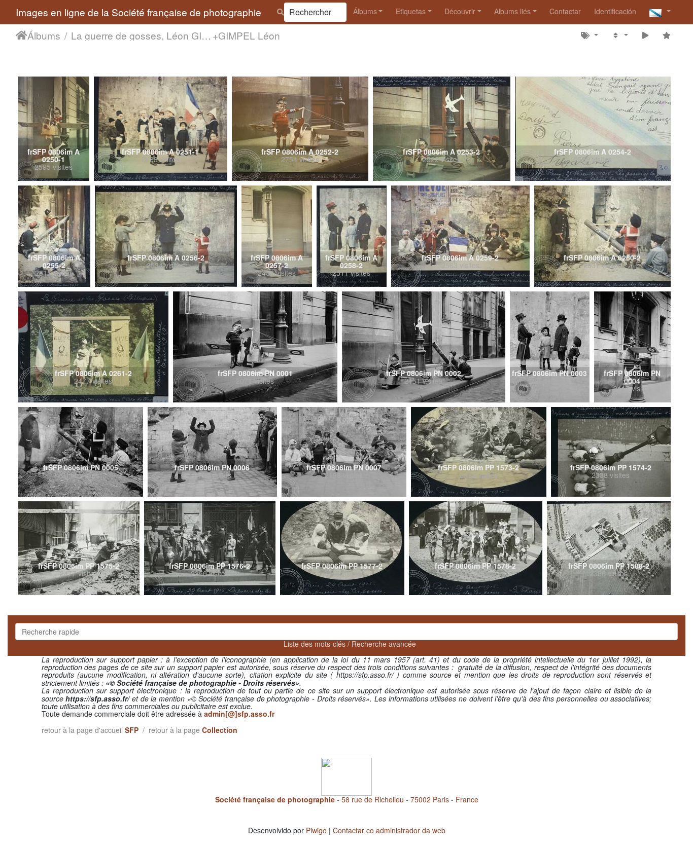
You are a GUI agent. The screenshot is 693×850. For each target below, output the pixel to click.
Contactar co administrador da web (389, 830)
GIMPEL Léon (249, 35)
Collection (219, 730)
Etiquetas (411, 11)
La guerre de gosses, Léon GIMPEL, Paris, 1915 (142, 35)
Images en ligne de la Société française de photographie (138, 12)
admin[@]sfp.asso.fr (239, 714)
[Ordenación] (620, 35)
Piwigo (316, 830)
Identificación (615, 11)
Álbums (365, 11)
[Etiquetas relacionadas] (590, 35)
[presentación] (645, 35)
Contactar (565, 11)
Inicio (21, 35)
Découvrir (459, 11)
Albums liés (512, 11)
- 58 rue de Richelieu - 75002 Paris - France (346, 799)
